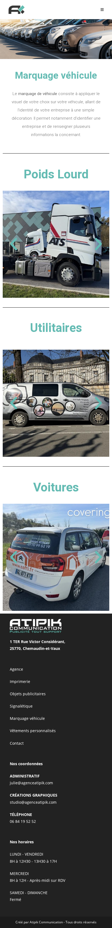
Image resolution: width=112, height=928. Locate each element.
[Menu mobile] (102, 9)
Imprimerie (20, 681)
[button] (13, 244)
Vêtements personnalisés (33, 730)
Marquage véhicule (27, 718)
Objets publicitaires (28, 693)
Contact (17, 743)
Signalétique (21, 706)
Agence (16, 669)
